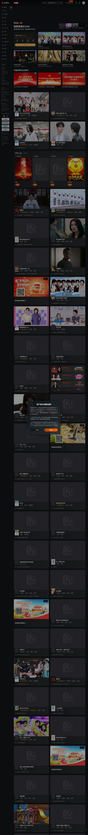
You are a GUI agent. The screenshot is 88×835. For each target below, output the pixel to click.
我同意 (51, 430)
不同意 (37, 430)
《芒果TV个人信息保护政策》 (47, 411)
